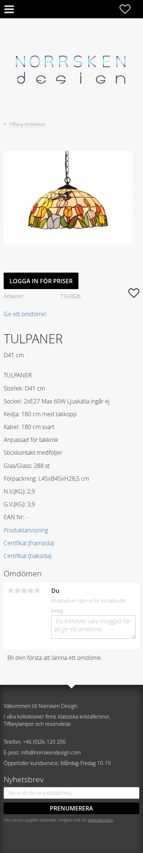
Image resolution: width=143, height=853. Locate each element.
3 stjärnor (24, 590)
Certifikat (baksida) (27, 556)
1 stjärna (10, 590)
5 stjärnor (37, 590)
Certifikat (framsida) (29, 543)
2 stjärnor (17, 590)
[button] (129, 9)
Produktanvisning (26, 530)
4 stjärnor (30, 590)
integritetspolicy (100, 820)
